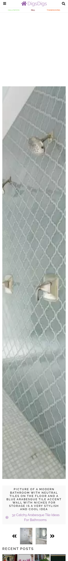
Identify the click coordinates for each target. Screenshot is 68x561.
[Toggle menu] (4, 3)
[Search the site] (63, 4)
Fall (33, 10)
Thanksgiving (53, 10)
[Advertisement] (34, 48)
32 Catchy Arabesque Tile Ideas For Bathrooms (35, 517)
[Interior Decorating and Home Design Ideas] (34, 5)
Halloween (13, 10)
